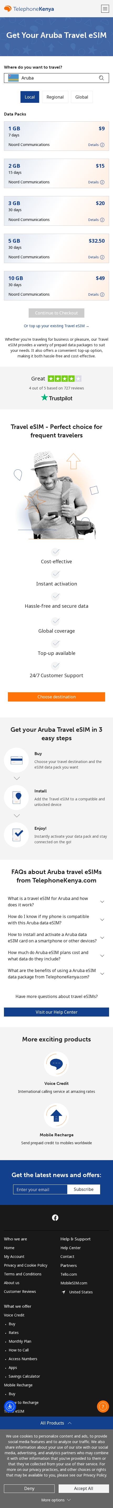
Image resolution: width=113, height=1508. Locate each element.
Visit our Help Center (57, 1012)
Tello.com (68, 1274)
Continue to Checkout (56, 313)
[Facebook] (56, 1217)
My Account (14, 1256)
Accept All (83, 1488)
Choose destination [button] (57, 697)
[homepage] (52, 8)
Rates (14, 1332)
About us (11, 1282)
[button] (105, 8)
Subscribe (84, 1189)
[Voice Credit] (56, 1064)
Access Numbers (23, 1358)
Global (81, 97)
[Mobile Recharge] (56, 1116)
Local (30, 97)
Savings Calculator (24, 1376)
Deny (29, 1488)
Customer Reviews (20, 1291)
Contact (67, 1256)
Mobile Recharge (57, 1134)
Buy (12, 1323)
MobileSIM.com (73, 1282)
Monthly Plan (20, 1341)
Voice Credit (56, 1083)
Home (9, 1247)
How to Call (19, 1349)
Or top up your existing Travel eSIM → (56, 325)
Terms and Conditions (23, 1273)
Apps (13, 1367)
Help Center (70, 1247)
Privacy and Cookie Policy (25, 1265)
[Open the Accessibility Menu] (10, 1406)
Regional (55, 97)
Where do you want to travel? (33, 67)
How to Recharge (24, 1402)
